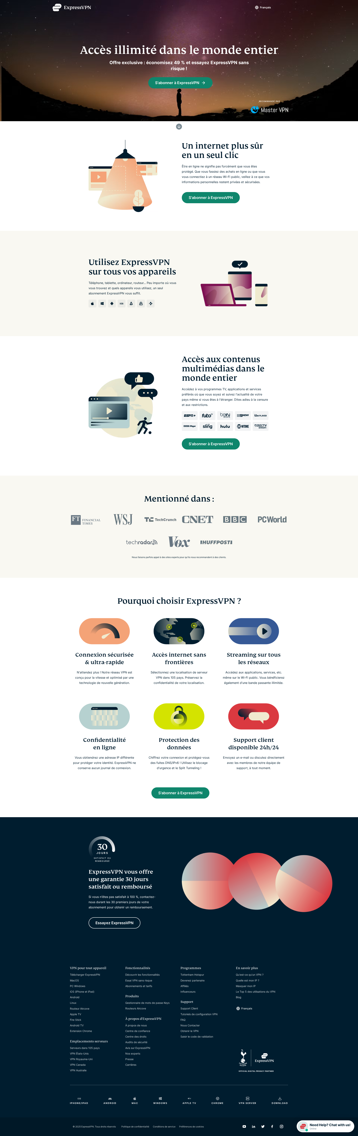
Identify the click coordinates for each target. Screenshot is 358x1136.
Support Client (189, 1008)
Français (265, 7)
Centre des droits (135, 1036)
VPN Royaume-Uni (81, 1059)
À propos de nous (136, 1025)
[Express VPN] (71, 7)
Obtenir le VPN (189, 1031)
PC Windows (77, 986)
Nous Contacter (190, 1025)
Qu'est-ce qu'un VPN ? (249, 974)
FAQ (183, 1019)
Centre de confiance (137, 1031)
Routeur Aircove (79, 1008)
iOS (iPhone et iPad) (82, 991)
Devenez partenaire (192, 980)
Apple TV (75, 1014)
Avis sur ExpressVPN (137, 1047)
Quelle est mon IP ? (247, 980)
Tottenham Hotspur (192, 974)
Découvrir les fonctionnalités (142, 974)
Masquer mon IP (246, 986)
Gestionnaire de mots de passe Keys (147, 1002)
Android (74, 997)
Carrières (130, 1064)
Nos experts (132, 1053)
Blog (238, 997)
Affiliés (184, 986)
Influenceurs (187, 991)
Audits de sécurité (136, 1042)
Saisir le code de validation (196, 1036)
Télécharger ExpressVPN (85, 974)
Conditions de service (164, 1126)
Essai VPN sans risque (138, 980)
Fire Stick (75, 1019)
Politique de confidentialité (135, 1126)
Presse (129, 1059)
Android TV (77, 1025)
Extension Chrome (81, 1031)
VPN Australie (78, 1070)
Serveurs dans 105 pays (85, 1047)
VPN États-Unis (79, 1053)
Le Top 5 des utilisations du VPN (255, 991)
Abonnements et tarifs (138, 986)
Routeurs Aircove (135, 1008)
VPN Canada (78, 1064)
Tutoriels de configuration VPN (199, 1014)
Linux (73, 1002)
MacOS (74, 980)
